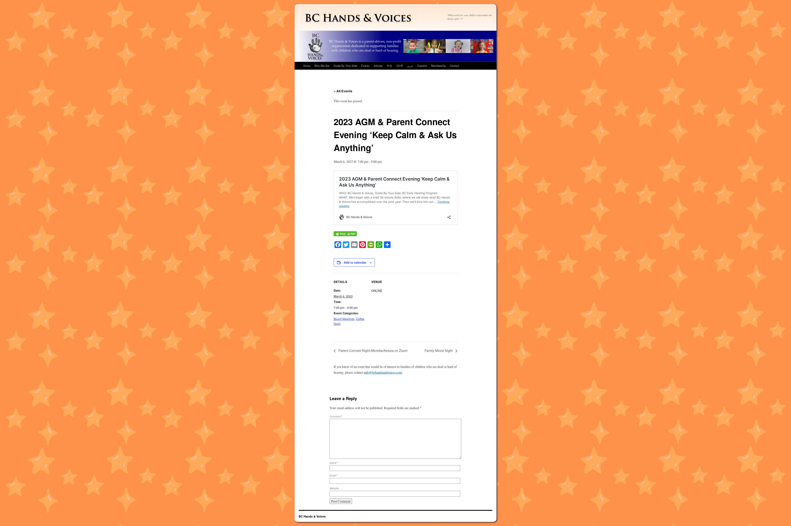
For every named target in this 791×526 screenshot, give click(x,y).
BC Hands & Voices (312, 516)
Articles (378, 66)
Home (306, 66)
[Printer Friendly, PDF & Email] (345, 236)
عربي (410, 66)
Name (334, 462)
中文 (389, 66)
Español (422, 66)
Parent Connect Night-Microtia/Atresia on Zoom (372, 350)
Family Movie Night (439, 350)
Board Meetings (344, 319)
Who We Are (321, 66)
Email (334, 475)
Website (334, 488)
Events (365, 66)
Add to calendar (355, 262)
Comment (336, 416)
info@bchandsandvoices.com (383, 372)
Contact (454, 66)
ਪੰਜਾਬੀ (399, 66)
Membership (438, 66)
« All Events (343, 91)
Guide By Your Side (345, 66)
